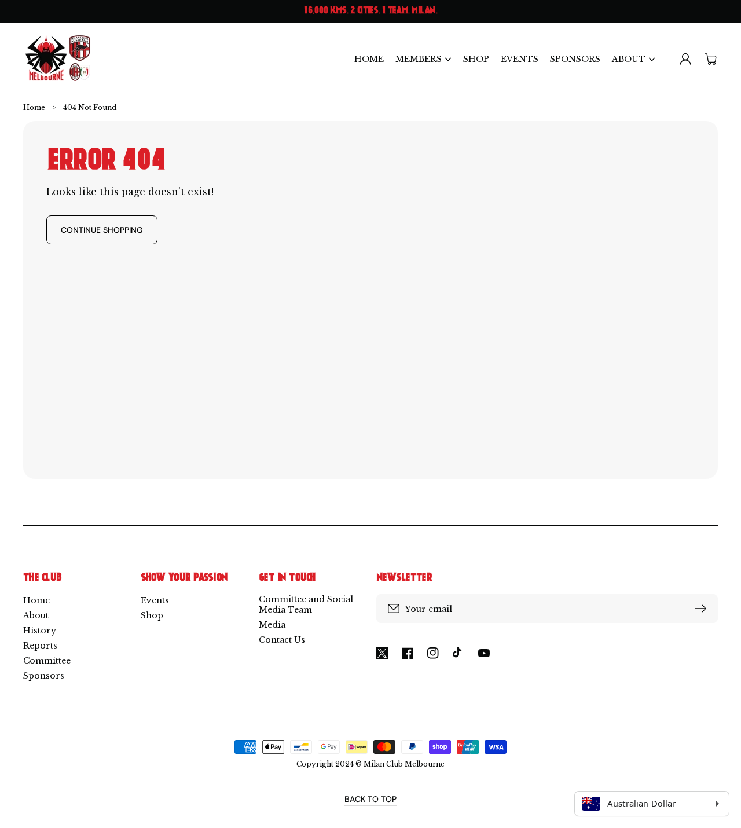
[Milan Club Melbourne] (58, 58)
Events (155, 600)
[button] (423, 58)
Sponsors (43, 676)
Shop (152, 615)
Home (34, 107)
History (39, 630)
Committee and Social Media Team (306, 604)
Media (272, 625)
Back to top (370, 799)
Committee (47, 660)
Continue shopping (102, 230)
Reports (40, 645)
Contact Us (282, 640)
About (36, 615)
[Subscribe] (703, 608)
